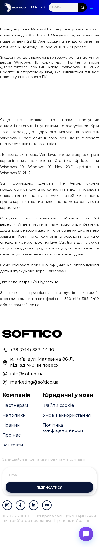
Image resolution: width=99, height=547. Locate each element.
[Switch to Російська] (42, 7)
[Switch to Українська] (34, 7)
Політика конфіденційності (63, 428)
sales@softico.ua (24, 305)
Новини (11, 425)
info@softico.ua (27, 374)
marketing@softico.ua (34, 382)
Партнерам (15, 405)
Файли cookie (58, 405)
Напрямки (14, 415)
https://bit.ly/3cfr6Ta (39, 282)
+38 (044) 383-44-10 (32, 349)
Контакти (12, 445)
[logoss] (14, 7)
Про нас (11, 435)
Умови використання (67, 415)
